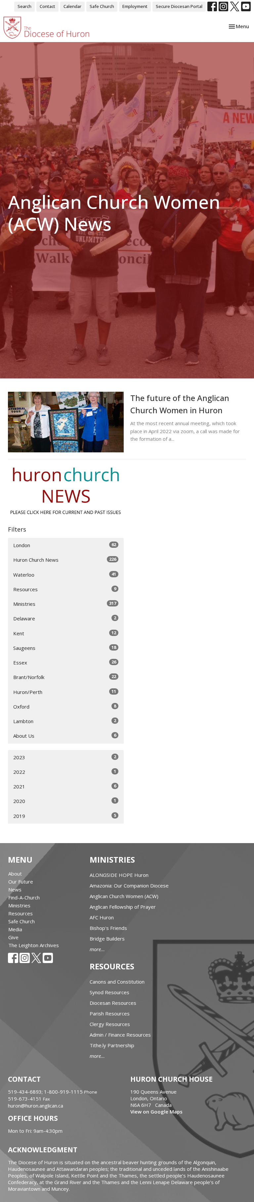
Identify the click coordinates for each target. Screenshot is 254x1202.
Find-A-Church (24, 897)
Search (24, 6)
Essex (64, 662)
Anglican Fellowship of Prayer (123, 906)
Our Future (20, 881)
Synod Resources (109, 992)
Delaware (64, 618)
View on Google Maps (156, 1111)
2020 (64, 800)
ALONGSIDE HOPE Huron (119, 875)
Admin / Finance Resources (120, 1034)
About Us (64, 735)
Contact (47, 6)
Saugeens (64, 647)
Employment (135, 6)
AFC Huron (102, 917)
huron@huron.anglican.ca (35, 1105)
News (14, 889)
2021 (64, 786)
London (64, 545)
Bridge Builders (107, 938)
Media (15, 929)
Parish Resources (110, 1013)
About (15, 873)
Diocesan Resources (113, 1003)
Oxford (64, 706)
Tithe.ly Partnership (112, 1045)
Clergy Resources (110, 1024)
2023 (64, 757)
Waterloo (64, 574)
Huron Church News (64, 559)
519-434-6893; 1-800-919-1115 (46, 1091)
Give (13, 937)
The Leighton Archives (33, 945)
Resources (64, 589)
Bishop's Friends (108, 928)
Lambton (64, 720)
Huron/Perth (64, 691)
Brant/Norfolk (64, 676)
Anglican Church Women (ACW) (124, 896)
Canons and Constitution (117, 981)
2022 (64, 771)
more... (97, 949)
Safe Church (102, 6)
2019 (64, 815)
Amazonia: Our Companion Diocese (129, 885)
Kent (64, 633)
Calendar (72, 6)
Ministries (64, 603)
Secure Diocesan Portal (179, 6)
